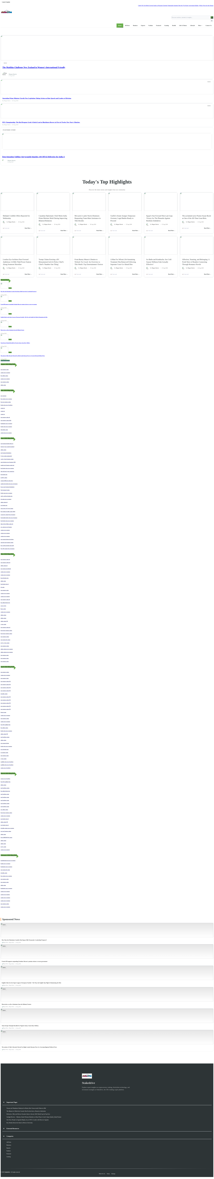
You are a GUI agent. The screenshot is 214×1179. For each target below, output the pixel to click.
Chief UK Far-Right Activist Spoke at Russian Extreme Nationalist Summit (124, 5)
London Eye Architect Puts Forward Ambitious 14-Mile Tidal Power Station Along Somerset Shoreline (17, 261)
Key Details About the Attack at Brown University (20, 1122)
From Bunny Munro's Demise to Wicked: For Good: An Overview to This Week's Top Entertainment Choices (89, 261)
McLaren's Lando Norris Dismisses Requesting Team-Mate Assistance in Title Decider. (88, 218)
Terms (108, 1173)
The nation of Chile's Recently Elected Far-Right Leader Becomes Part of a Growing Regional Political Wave (23, 355)
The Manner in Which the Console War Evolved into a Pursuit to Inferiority (26, 1111)
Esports (8, 1148)
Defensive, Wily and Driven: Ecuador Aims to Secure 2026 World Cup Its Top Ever (28, 1114)
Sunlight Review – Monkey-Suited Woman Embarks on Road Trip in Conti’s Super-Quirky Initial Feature (34, 1117)
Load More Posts (5, 360)
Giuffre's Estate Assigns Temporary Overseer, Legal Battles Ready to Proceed (122, 218)
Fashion (9, 1150)
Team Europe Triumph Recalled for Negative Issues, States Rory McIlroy (15, 342)
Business (9, 1145)
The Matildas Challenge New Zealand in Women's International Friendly (33, 67)
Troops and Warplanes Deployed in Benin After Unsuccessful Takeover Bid (26, 1108)
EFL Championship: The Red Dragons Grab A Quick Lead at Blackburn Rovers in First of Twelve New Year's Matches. (41, 122)
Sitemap (113, 1173)
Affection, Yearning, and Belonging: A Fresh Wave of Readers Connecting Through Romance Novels (195, 261)
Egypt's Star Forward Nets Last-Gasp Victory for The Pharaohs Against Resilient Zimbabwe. (159, 218)
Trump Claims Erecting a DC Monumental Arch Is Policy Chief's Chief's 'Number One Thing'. (51, 261)
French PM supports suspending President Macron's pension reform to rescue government (19, 304)
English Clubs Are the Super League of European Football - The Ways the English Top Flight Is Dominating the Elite (24, 317)
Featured (9, 1153)
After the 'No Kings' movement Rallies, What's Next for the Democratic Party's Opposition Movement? (171, 5)
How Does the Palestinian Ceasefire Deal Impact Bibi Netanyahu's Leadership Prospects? (19, 291)
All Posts (9, 1142)
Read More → (28, 228)
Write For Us (102, 1173)
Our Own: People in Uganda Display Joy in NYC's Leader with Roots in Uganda (28, 1119)
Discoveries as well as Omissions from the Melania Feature (12, 330)
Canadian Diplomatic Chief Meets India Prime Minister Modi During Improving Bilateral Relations (53, 218)
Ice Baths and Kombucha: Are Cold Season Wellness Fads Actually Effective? (158, 261)
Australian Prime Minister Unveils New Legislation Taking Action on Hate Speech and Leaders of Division (36, 98)
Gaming (9, 1156)
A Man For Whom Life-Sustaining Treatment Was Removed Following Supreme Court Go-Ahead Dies (123, 261)
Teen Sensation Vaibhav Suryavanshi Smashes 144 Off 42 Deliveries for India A (33, 157)
